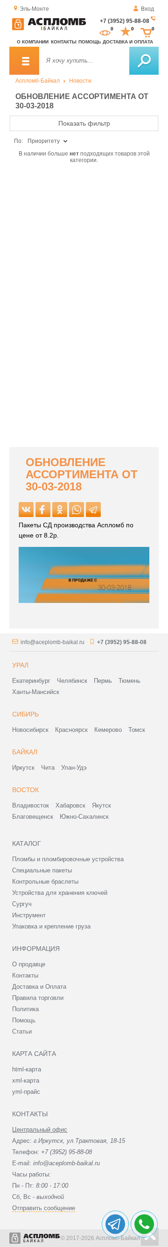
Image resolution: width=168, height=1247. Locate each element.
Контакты (64, 41)
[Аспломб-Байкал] (49, 28)
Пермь (103, 680)
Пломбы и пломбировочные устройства (68, 859)
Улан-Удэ (74, 767)
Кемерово (108, 729)
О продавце (28, 964)
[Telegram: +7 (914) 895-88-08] (115, 1224)
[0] (105, 31)
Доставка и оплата (128, 41)
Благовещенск (32, 816)
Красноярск (71, 729)
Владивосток (30, 805)
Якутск (101, 805)
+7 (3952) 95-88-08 (124, 21)
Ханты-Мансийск (35, 691)
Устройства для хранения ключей (59, 892)
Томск (136, 729)
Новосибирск (30, 729)
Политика (25, 1009)
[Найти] (144, 61)
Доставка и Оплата (39, 986)
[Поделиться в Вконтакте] (26, 509)
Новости (80, 81)
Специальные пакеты (42, 870)
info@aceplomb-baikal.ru (52, 642)
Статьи (22, 1031)
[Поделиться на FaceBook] (42, 509)
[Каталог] (24, 61)
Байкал (24, 752)
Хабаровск (70, 805)
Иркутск (23, 767)
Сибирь (25, 714)
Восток (25, 790)
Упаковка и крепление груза (51, 926)
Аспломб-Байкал (37, 81)
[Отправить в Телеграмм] (93, 509)
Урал (20, 665)
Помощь (89, 41)
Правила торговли (37, 997)
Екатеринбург (31, 680)
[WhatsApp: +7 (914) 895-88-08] (144, 1224)
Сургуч (22, 903)
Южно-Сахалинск (84, 816)
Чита (48, 767)
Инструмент (29, 915)
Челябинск (72, 680)
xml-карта (25, 1080)
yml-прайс (26, 1091)
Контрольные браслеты (45, 881)
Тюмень (129, 680)
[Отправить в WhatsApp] (76, 509)
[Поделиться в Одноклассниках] (59, 509)
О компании (33, 41)
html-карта (26, 1069)
